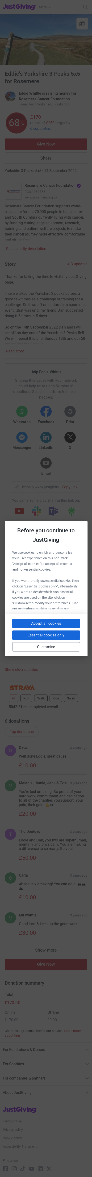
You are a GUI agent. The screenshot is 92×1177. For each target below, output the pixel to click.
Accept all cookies (46, 623)
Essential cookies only (46, 635)
